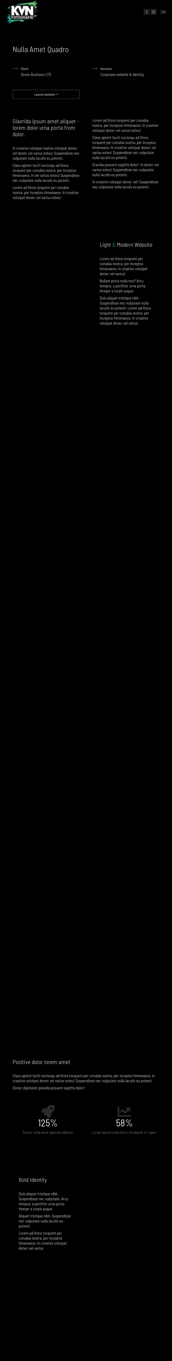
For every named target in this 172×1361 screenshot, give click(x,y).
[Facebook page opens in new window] (147, 12)
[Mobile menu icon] (163, 12)
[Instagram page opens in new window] (153, 12)
